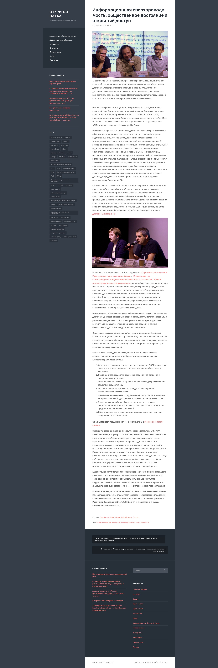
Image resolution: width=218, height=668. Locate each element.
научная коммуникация (65, 204)
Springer (53, 157)
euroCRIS (136, 594)
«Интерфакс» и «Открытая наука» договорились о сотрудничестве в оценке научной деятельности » (132, 550)
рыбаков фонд (56, 237)
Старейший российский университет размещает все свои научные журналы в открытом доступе (64, 90)
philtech (64, 149)
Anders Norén (151, 662)
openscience (55, 149)
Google (135, 599)
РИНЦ (59, 176)
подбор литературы (57, 229)
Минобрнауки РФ (68, 168)
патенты (53, 225)
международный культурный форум (63, 200)
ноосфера (54, 217)
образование (65, 217)
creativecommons (56, 137)
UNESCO (62, 157)
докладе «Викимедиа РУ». (104, 213)
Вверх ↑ (164, 662)
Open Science (115, 517)
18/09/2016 (97, 26)
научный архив (56, 208)
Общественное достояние (65, 172)
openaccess (54, 145)
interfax (65, 141)
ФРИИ (60, 185)
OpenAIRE (64, 145)
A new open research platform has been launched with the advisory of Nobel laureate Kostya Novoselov (64, 117)
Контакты (54, 60)
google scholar (55, 141)
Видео (52, 56)
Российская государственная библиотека (61, 180)
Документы (54, 48)
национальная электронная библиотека (60, 213)
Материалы (137, 633)
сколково (54, 240)
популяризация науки (58, 233)
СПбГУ (53, 185)
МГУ (58, 168)
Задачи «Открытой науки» (61, 40)
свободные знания (70, 237)
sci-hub (69, 153)
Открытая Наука (59, 14)
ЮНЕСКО (69, 185)
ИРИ (52, 168)
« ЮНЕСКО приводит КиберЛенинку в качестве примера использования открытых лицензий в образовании (126, 539)
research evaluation (57, 153)
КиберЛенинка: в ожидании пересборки (107, 601)
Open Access (104, 517)
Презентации (55, 52)
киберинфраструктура (58, 193)
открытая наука (56, 221)
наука (53, 204)
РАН (52, 176)
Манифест (54, 44)
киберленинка (55, 197)
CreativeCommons (140, 589)
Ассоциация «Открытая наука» (63, 36)
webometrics (72, 157)
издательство (55, 189)
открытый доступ (70, 221)
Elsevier (68, 137)
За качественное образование (61, 164)
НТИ (52, 172)
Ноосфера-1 (138, 637)
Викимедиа (54, 160)
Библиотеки (137, 613)
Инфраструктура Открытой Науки (146, 623)
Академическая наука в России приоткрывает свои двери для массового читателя (62, 100)
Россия (135, 517)
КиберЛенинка (126, 517)
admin (108, 26)
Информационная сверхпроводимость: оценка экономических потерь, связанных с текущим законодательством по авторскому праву (126, 279)
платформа (63, 225)
